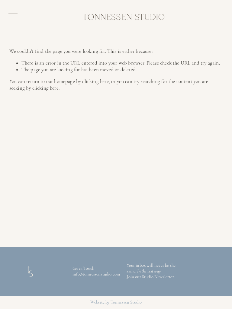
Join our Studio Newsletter (150, 276)
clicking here (95, 81)
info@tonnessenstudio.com (96, 274)
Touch (88, 268)
